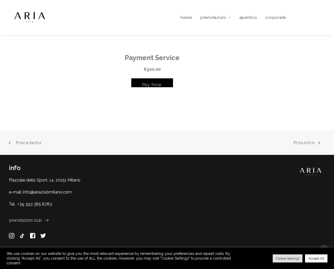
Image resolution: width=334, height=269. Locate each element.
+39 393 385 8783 (34, 204)
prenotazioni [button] (213, 17)
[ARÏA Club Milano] (30, 17)
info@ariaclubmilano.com (47, 192)
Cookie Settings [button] (287, 258)
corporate (275, 17)
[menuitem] (186, 17)
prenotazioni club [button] (25, 220)
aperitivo (248, 17)
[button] (298, 17)
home (186, 17)
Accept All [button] (316, 258)
